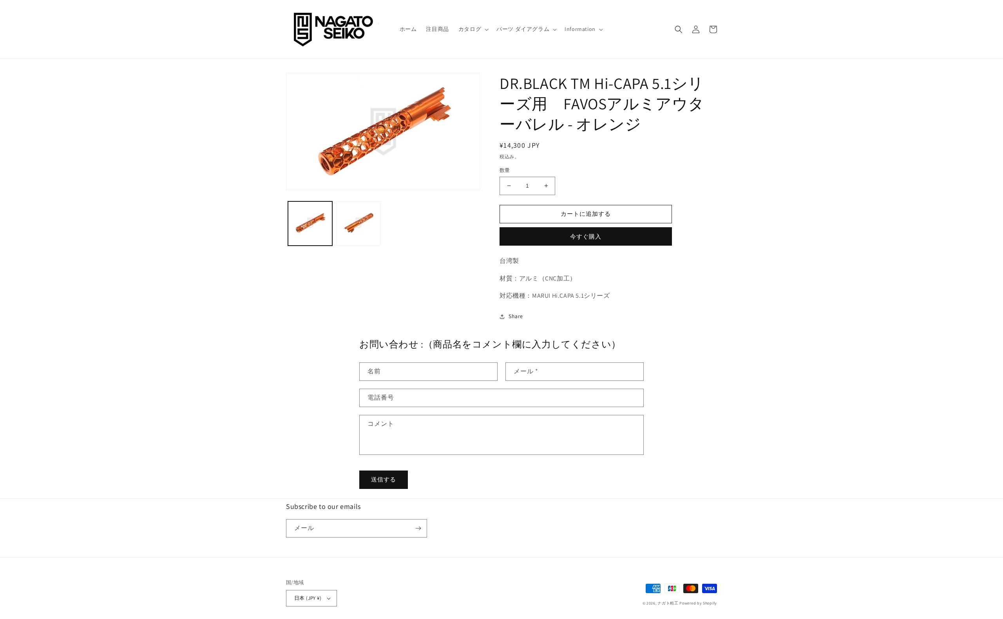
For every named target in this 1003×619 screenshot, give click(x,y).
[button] (473, 29)
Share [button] (516, 316)
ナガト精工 (668, 603)
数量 (505, 170)
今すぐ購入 (585, 236)
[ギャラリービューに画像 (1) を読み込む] (310, 223)
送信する (383, 479)
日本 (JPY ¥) (307, 598)
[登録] (418, 528)
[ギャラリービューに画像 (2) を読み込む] (358, 223)
